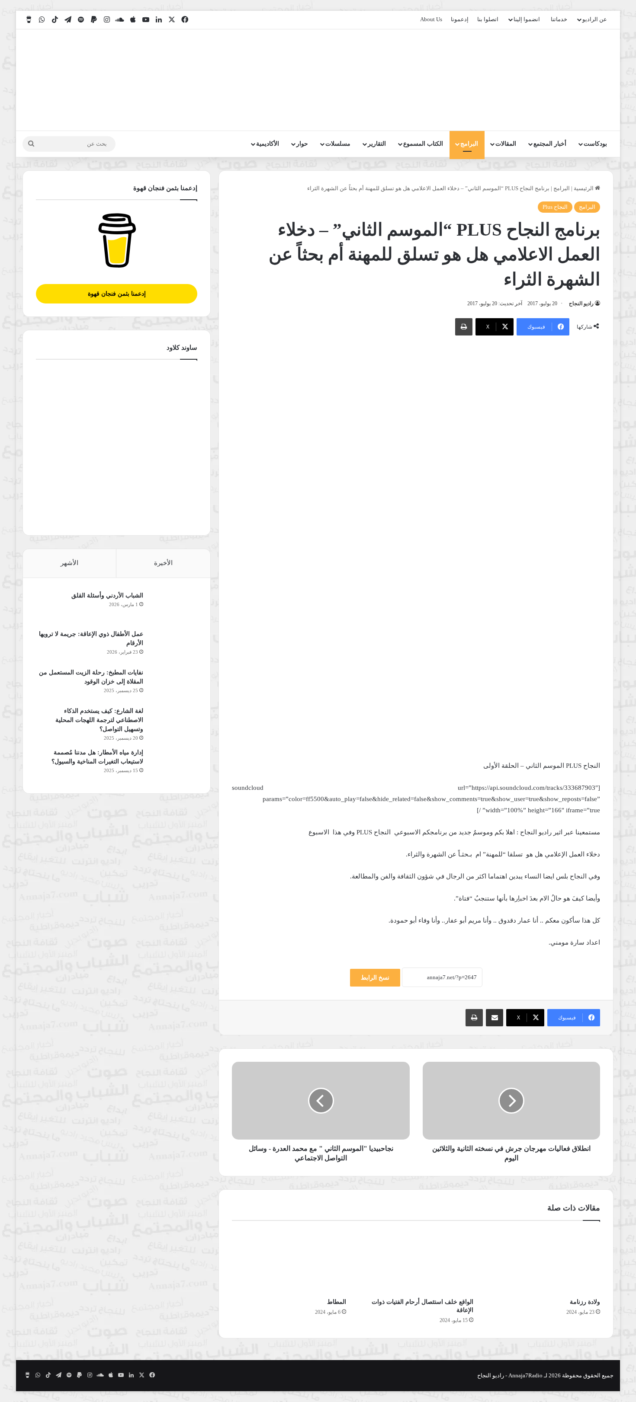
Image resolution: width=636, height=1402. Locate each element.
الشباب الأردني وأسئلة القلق (107, 595)
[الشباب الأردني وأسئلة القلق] (173, 607)
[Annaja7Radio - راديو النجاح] (564, 80)
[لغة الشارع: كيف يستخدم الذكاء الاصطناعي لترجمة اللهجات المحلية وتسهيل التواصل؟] (173, 722)
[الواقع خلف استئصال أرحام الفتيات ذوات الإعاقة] (416, 1262)
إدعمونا (460, 19)
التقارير (377, 144)
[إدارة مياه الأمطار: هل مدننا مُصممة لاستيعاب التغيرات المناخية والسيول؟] (173, 764)
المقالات (505, 144)
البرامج (469, 144)
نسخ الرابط (375, 977)
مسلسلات (337, 144)
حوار (302, 144)
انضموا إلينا (527, 19)
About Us (431, 19)
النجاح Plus (555, 207)
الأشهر (69, 562)
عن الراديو (594, 19)
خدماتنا (559, 19)
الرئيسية (584, 188)
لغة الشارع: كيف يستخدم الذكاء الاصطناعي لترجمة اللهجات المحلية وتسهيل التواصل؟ (99, 720)
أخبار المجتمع (549, 144)
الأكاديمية (267, 144)
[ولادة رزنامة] (543, 1262)
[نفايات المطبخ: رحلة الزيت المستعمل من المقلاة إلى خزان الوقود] (173, 684)
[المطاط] (289, 1262)
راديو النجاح (581, 303)
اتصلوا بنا (487, 19)
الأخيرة (163, 562)
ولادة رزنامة (585, 1302)
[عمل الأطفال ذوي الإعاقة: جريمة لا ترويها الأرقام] (173, 645)
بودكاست (595, 144)
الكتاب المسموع (423, 144)
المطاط (336, 1302)
